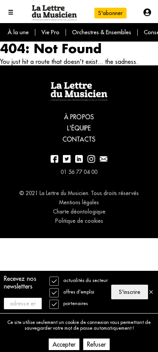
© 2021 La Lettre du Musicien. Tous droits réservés (79, 193)
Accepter (64, 344)
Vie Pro (50, 32)
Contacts (79, 139)
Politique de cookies (79, 220)
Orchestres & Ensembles (101, 32)
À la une (18, 32)
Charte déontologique (79, 211)
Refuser (96, 344)
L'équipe (79, 128)
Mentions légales (79, 202)
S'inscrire (129, 292)
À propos (79, 117)
